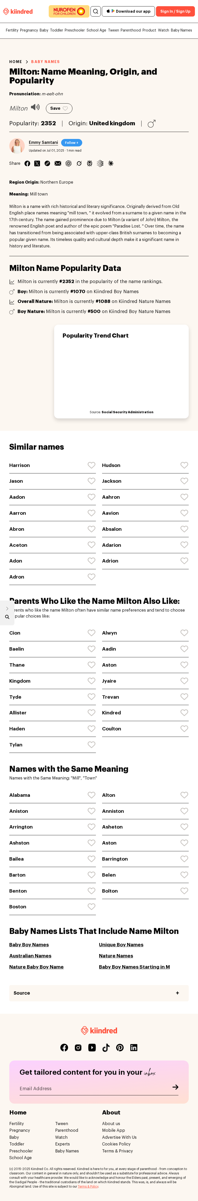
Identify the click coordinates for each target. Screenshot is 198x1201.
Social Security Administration (127, 412)
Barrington (115, 858)
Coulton (111, 728)
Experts (62, 1144)
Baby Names (181, 30)
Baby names (45, 62)
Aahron (111, 497)
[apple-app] (108, 11)
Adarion (111, 545)
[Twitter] (37, 163)
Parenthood (131, 30)
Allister (18, 712)
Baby (44, 30)
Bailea (16, 858)
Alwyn (109, 632)
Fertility (12, 30)
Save (55, 108)
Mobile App (113, 1130)
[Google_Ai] (100, 163)
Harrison (19, 465)
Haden (17, 728)
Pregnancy (29, 30)
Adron (16, 576)
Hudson (111, 465)
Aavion (110, 513)
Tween (113, 30)
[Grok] (79, 163)
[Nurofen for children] (69, 11)
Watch (163, 30)
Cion (14, 632)
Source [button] (22, 993)
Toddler (56, 30)
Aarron (17, 513)
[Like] (92, 465)
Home (15, 62)
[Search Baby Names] (7, 618)
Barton (17, 874)
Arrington (21, 826)
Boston (17, 906)
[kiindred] (17, 11)
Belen (109, 874)
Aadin (109, 648)
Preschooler (75, 30)
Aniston (18, 811)
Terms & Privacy (117, 1151)
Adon (15, 560)
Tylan (15, 744)
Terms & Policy (88, 1186)
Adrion (110, 560)
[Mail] (58, 163)
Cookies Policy (116, 1144)
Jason (16, 481)
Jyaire (109, 681)
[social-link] (64, 1047)
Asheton (112, 826)
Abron (16, 529)
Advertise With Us (119, 1137)
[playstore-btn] (113, 11)
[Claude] (111, 163)
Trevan (110, 697)
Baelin (16, 648)
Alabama (19, 795)
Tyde (15, 697)
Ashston (19, 842)
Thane (17, 664)
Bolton (110, 890)
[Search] (95, 11)
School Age (96, 30)
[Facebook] (27, 163)
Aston (109, 664)
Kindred (111, 712)
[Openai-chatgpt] (68, 163)
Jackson (111, 481)
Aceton (18, 545)
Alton (108, 795)
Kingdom (19, 681)
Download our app (133, 11)
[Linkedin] (47, 163)
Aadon (17, 497)
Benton (18, 890)
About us (111, 1124)
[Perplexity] (89, 163)
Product (149, 30)
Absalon (112, 529)
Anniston (113, 811)
